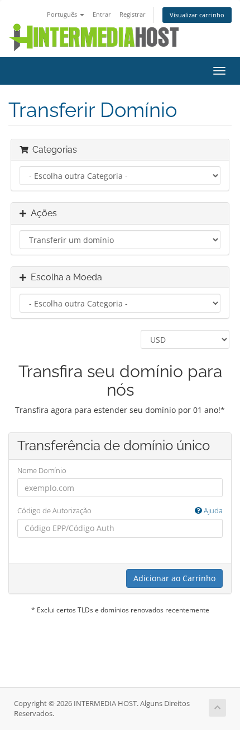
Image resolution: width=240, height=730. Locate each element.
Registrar (132, 14)
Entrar (102, 14)
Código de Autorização (120, 510)
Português (63, 14)
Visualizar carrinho (197, 15)
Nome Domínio (41, 470)
